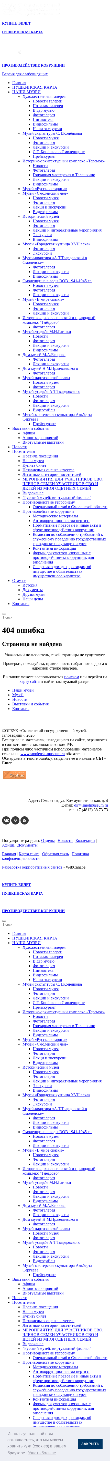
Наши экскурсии (47, 129)
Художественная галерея (44, 96)
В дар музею (43, 110)
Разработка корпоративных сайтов (32, 867)
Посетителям (23, 451)
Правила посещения (40, 456)
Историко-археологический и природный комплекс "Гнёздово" (59, 320)
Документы (33, 590)
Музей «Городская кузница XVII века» (56, 244)
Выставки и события (30, 428)
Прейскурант (44, 156)
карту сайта (29, 681)
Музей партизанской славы (46, 377)
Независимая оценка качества (48, 470)
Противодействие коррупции (48, 511)
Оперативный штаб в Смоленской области (70, 507)
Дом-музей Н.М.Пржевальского (50, 368)
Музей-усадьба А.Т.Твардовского (51, 391)
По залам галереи (48, 105)
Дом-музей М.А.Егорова (44, 354)
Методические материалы (55, 516)
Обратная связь (55, 854)
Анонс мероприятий (40, 437)
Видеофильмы (45, 124)
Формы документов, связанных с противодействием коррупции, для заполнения (63, 557)
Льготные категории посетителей (52, 474)
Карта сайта (29, 854)
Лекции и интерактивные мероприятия (67, 230)
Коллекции (85, 840)
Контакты (20, 603)
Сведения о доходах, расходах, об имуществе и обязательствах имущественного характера (62, 571)
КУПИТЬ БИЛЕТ (16, 23)
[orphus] (14, 778)
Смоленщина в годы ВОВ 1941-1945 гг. (57, 281)
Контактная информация (54, 548)
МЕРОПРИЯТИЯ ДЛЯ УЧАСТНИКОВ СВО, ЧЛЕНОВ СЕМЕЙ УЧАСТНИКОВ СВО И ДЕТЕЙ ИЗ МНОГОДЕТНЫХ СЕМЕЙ (63, 484)
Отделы (48, 840)
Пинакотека (43, 119)
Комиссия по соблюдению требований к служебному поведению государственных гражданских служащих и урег (69, 539)
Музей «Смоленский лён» (45, 193)
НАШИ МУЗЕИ (26, 92)
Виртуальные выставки (43, 442)
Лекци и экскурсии (50, 207)
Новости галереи (47, 101)
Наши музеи (33, 460)
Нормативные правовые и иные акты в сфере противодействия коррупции (67, 527)
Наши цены (33, 599)
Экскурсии (42, 235)
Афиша (29, 433)
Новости (40, 165)
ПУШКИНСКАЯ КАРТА (34, 87)
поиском (71, 677)
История (30, 585)
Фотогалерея (44, 115)
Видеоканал (33, 493)
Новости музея (46, 138)
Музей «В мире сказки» (43, 299)
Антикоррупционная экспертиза (61, 520)
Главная (19, 82)
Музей (18, 695)
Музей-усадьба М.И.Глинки (47, 331)
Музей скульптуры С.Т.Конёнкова (52, 133)
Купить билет (34, 465)
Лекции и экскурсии (51, 147)
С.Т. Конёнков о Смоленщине (59, 152)
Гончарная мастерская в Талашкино (64, 175)
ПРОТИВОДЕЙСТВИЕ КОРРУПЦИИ (33, 65)
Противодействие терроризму (49, 502)
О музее (19, 580)
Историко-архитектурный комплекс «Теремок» (64, 161)
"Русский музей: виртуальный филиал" (57, 497)
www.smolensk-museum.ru (42, 754)
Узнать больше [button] (42, 1453)
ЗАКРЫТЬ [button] (90, 1444)
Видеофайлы (44, 410)
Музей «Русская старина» (45, 188)
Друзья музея (34, 594)
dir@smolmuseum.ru (91, 805)
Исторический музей (41, 216)
